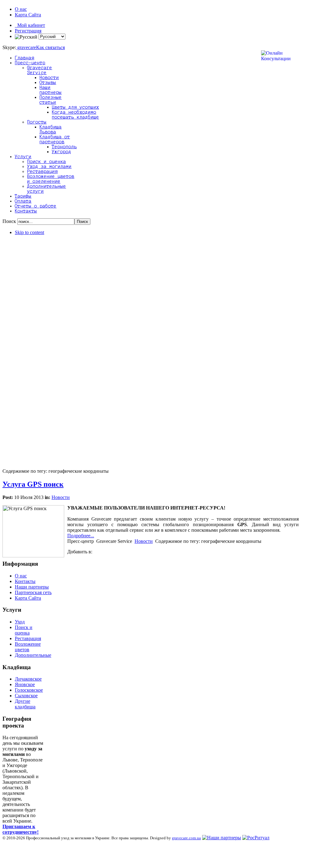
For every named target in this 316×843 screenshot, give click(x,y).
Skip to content (29, 232)
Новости (61, 497)
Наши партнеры (32, 586)
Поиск (9, 221)
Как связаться (50, 47)
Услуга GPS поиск (33, 484)
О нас (21, 9)
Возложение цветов (28, 646)
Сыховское (26, 695)
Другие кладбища (25, 703)
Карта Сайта (28, 14)
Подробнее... (80, 535)
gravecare (26, 47)
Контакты (25, 581)
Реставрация (28, 638)
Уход (20, 621)
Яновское (25, 684)
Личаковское (28, 679)
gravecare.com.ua (186, 838)
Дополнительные (33, 655)
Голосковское (29, 690)
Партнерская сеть (33, 592)
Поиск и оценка (23, 630)
